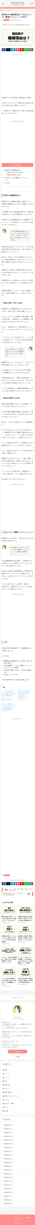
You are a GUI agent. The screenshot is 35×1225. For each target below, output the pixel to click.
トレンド (7, 1073)
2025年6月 (8, 1155)
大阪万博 (7, 1085)
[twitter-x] (16, 1056)
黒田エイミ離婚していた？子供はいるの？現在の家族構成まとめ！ (9, 706)
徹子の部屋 (7, 1092)
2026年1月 (8, 1129)
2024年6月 (8, 1200)
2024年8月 (8, 1192)
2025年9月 (8, 1144)
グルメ (6, 1107)
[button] (4, 49)
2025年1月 (8, 1174)
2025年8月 (8, 1147)
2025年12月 (8, 1132)
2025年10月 (9, 1140)
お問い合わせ (17, 1219)
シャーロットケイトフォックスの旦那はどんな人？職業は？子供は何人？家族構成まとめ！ (8, 693)
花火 (5, 1081)
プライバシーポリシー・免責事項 (21, 1217)
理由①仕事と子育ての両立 (15, 172)
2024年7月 (8, 1196)
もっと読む (17, 1051)
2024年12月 (8, 1177)
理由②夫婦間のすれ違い (14, 175)
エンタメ (6, 20)
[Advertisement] (17, 73)
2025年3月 (8, 1166)
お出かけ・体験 (9, 1103)
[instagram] (19, 1056)
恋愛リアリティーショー (11, 1096)
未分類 (6, 1111)
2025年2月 (8, 1170)
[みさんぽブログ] (17, 3)
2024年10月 (8, 1185)
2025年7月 (8, 1151)
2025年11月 (9, 1136)
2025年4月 (8, 1162)
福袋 (5, 1070)
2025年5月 (8, 1159)
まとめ (7, 183)
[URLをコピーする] (31, 49)
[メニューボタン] (3, 3)
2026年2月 (8, 1125)
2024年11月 (8, 1181)
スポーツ (7, 1088)
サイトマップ (8, 1217)
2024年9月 (8, 1188)
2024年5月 (8, 1203)
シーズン (7, 1100)
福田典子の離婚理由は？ (13, 170)
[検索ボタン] (32, 3)
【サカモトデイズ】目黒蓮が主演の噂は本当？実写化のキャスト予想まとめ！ (24, 693)
